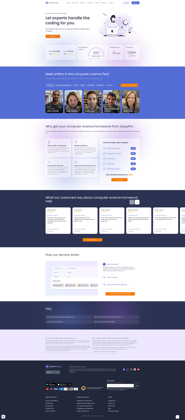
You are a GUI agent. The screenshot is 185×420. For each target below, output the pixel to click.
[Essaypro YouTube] (138, 369)
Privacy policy (49, 406)
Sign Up (135, 3)
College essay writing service (85, 408)
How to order (75, 3)
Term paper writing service (84, 406)
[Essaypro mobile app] (51, 384)
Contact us (111, 403)
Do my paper (119, 180)
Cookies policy (50, 408)
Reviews (97, 3)
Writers (68, 3)
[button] (82, 3)
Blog (109, 408)
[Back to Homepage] (53, 367)
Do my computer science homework (120, 294)
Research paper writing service (86, 403)
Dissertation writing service (84, 400)
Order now (53, 36)
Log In (126, 3)
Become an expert (113, 411)
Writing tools (111, 400)
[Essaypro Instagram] (127, 369)
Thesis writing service (83, 411)
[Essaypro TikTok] (135, 369)
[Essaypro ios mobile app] (62, 384)
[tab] (50, 85)
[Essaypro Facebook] (124, 369)
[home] (52, 2)
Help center (111, 406)
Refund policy (49, 403)
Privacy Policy (122, 389)
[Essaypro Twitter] (131, 369)
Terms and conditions (52, 400)
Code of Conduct (50, 411)
